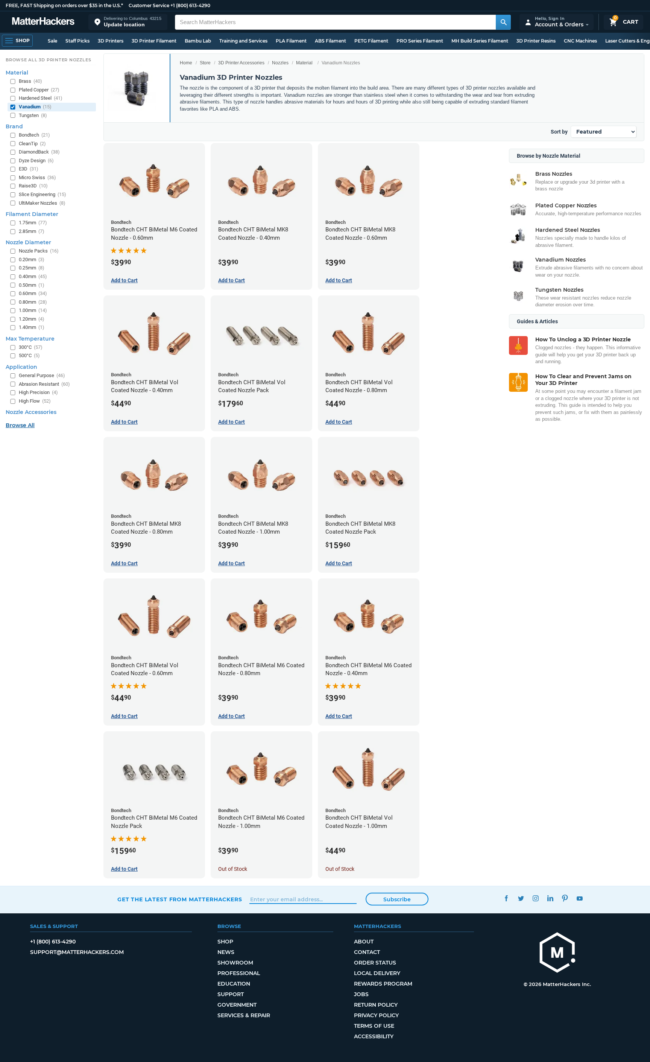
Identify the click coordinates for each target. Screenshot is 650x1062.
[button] (127, 22)
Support (230, 994)
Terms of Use (374, 1025)
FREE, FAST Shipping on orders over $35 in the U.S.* (64, 5)
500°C (29, 356)
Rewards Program (383, 983)
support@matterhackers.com (77, 952)
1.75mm (33, 223)
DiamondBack (39, 152)
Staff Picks (77, 41)
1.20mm (31, 319)
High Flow (35, 401)
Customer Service (149, 5)
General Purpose (42, 375)
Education (233, 983)
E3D (28, 169)
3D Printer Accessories (241, 62)
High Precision (38, 393)
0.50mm (31, 285)
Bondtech (34, 135)
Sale (52, 41)
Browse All (20, 425)
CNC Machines (580, 41)
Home (186, 62)
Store (205, 62)
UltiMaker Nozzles (42, 203)
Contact (367, 952)
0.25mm (31, 268)
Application (21, 367)
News (225, 952)
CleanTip (32, 143)
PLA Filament (291, 41)
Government (237, 1004)
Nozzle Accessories (31, 412)
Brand (14, 126)
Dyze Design (36, 160)
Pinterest (564, 898)
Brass (30, 81)
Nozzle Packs (39, 251)
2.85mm (31, 231)
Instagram (535, 898)
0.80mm (33, 302)
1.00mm (33, 310)
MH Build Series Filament (479, 41)
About (364, 941)
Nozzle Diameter (28, 242)
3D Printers (110, 41)
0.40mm (33, 276)
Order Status (375, 962)
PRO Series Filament (419, 41)
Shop (225, 941)
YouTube (579, 898)
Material (304, 62)
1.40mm (31, 327)
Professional (238, 973)
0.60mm (33, 294)
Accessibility (373, 1036)
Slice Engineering (42, 194)
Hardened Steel (40, 98)
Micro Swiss (37, 177)
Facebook (506, 898)
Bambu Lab (198, 41)
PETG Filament (371, 41)
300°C (31, 347)
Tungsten (33, 115)
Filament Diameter (32, 214)
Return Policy (376, 1004)
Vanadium (35, 107)
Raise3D (33, 186)
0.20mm (31, 259)
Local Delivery (377, 973)
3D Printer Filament (154, 41)
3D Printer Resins (536, 41)
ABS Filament (330, 41)
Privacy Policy (376, 1015)
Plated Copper (39, 90)
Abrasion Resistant (44, 384)
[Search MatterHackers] (503, 22)
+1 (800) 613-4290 (190, 5)
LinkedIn (550, 898)
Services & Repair (243, 1015)
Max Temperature (30, 338)
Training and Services (243, 41)
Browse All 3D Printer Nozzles (48, 59)
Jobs (361, 994)
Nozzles (280, 62)
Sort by (559, 132)
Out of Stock (232, 869)
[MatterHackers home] (43, 22)
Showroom (235, 962)
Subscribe (397, 899)
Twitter (520, 898)
